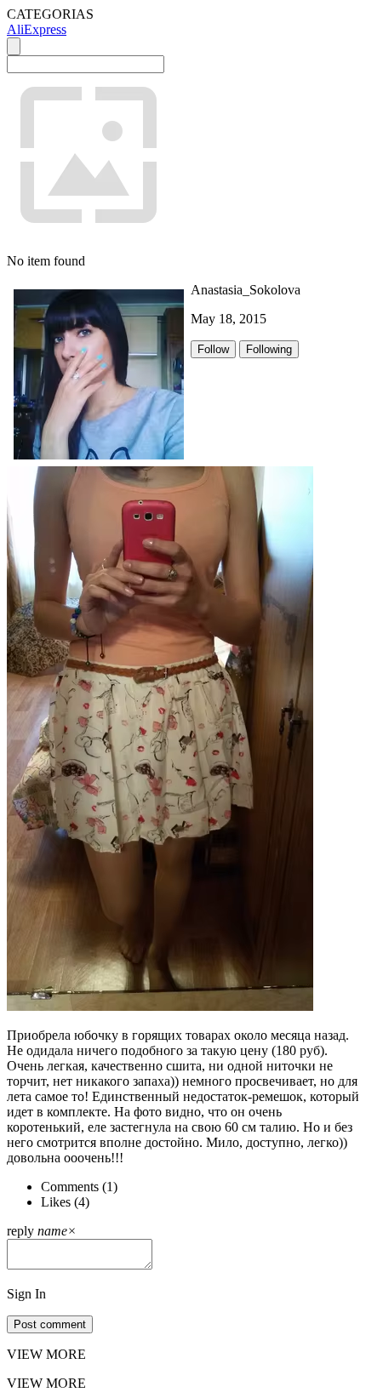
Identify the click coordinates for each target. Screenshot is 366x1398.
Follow (213, 349)
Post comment (50, 1324)
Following (269, 349)
